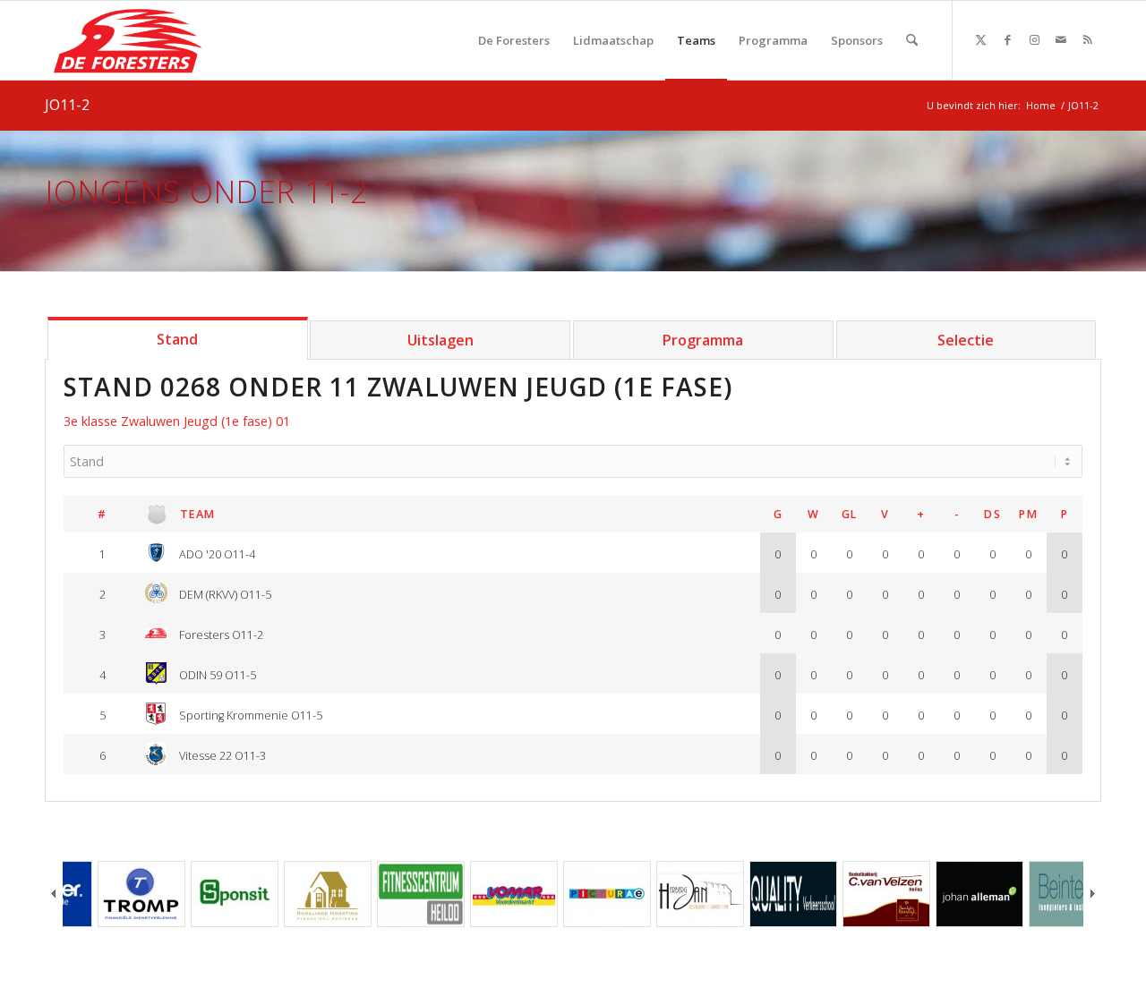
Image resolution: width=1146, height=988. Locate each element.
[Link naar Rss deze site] (1087, 39)
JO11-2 (67, 105)
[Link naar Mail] (1061, 39)
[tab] (177, 338)
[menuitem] (513, 40)
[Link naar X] (980, 39)
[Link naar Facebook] (1007, 39)
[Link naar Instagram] (1034, 39)
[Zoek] (911, 40)
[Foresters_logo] (128, 40)
